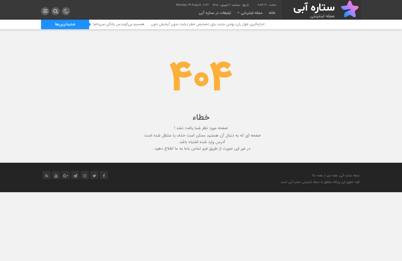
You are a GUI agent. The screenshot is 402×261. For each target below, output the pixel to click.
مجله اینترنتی (251, 13)
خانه (272, 13)
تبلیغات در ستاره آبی (215, 13)
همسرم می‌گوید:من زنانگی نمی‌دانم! (123, 24)
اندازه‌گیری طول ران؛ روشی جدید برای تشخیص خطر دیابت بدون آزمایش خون (212, 24)
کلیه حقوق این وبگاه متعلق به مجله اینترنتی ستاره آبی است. (320, 182)
